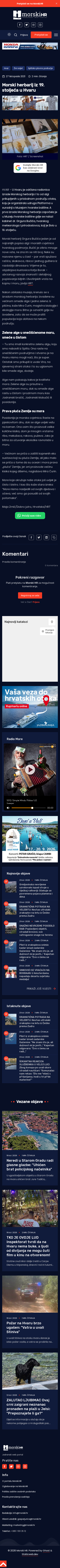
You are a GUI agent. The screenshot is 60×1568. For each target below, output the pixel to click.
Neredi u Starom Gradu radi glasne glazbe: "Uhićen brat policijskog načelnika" (30, 1164)
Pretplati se (41, 34)
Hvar (6, 68)
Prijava (24, 35)
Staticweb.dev (30, 1554)
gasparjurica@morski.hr (29, 1519)
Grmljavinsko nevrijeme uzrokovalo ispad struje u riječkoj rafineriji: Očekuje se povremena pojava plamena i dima (35, 890)
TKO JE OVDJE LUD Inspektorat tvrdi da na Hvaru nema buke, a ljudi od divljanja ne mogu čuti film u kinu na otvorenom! (28, 1246)
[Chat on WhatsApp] (30, 515)
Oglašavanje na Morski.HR (15, 1486)
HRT (30, 283)
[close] (56, 3)
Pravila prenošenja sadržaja (16, 1496)
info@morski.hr (20, 1513)
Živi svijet (18, 68)
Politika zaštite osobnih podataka (19, 1491)
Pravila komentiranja (14, 562)
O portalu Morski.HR (12, 1481)
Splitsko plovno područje (40, 68)
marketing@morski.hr (24, 1525)
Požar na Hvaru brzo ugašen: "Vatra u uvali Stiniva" (25, 1327)
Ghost (46, 1550)
